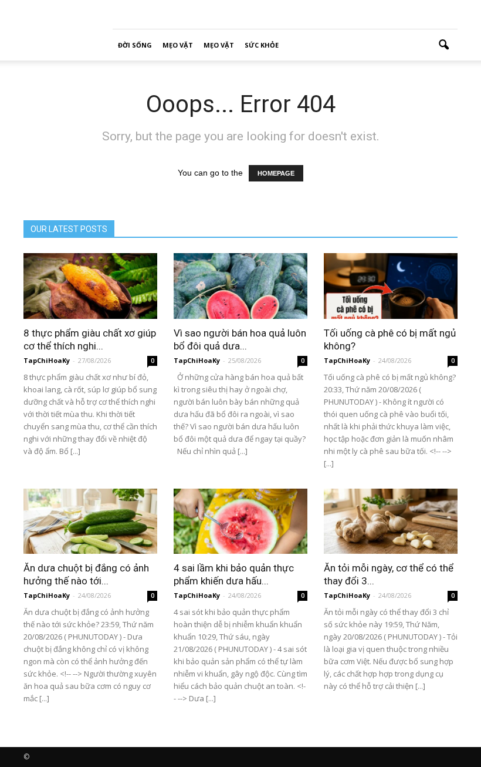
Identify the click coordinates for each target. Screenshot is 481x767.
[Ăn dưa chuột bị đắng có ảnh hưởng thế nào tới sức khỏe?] (90, 521)
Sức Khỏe (262, 45)
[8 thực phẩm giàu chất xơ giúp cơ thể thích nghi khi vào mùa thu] (90, 286)
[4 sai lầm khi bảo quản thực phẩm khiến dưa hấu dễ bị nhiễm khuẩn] (240, 521)
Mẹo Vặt (177, 45)
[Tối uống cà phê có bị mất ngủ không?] (391, 286)
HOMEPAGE (276, 173)
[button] (443, 45)
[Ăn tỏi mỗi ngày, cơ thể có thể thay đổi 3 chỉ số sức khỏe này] (391, 521)
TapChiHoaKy (46, 360)
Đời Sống (135, 45)
